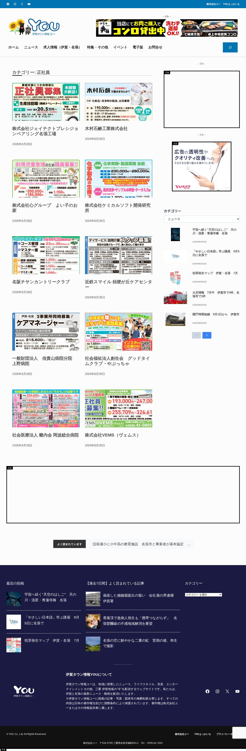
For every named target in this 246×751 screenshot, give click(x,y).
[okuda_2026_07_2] (167, 35)
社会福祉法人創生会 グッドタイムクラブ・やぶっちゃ (117, 361)
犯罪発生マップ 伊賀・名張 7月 (215, 273)
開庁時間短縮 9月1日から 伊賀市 (216, 314)
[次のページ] (206, 335)
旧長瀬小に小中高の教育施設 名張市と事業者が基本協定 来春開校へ (139, 544)
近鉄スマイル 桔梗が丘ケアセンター (118, 284)
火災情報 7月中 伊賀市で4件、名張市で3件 (216, 294)
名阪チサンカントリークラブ (41, 281)
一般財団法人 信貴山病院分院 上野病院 (44, 361)
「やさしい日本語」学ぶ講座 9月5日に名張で (216, 253)
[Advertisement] (201, 98)
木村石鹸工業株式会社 (106, 128)
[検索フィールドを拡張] (230, 47)
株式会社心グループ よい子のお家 (45, 208)
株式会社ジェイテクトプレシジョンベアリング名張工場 (45, 131)
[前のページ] (196, 335)
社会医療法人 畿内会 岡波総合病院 (45, 435)
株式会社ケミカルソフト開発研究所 (118, 208)
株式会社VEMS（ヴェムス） (113, 435)
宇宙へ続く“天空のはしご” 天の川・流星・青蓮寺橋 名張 (214, 231)
